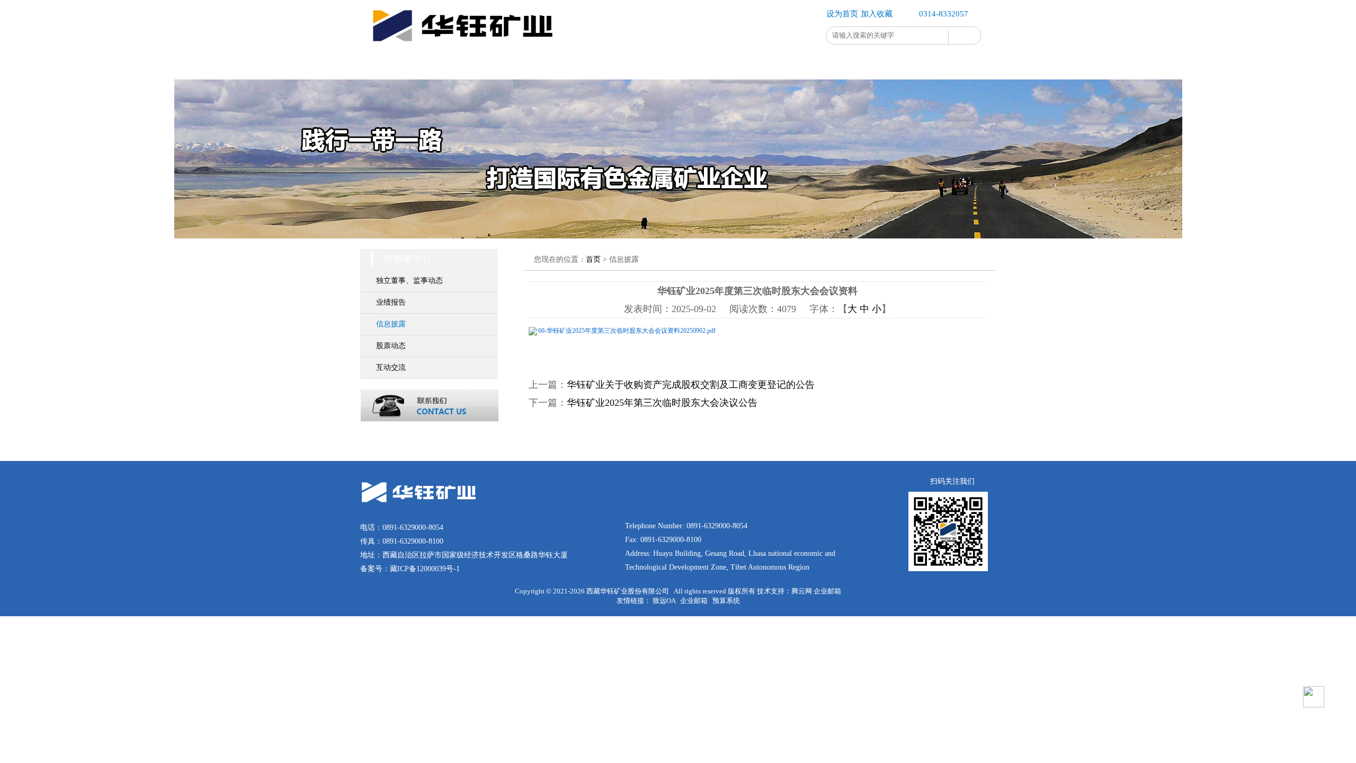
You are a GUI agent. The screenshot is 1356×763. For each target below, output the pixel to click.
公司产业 (519, 65)
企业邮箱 (827, 591)
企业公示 (900, 65)
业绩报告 (391, 302)
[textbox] (887, 35)
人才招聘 (773, 65)
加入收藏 (877, 14)
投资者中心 (710, 65)
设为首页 (842, 14)
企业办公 (837, 65)
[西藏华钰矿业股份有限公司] (466, 50)
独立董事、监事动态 (409, 281)
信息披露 (391, 324)
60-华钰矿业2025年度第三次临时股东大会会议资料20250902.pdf (627, 330)
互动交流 (391, 367)
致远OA (664, 601)
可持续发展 (582, 65)
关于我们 (455, 65)
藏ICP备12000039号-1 (425, 569)
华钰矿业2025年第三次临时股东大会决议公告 (662, 402)
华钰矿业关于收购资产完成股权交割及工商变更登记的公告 (691, 384)
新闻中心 (646, 65)
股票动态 (391, 346)
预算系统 (726, 601)
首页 (391, 65)
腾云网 (801, 591)
